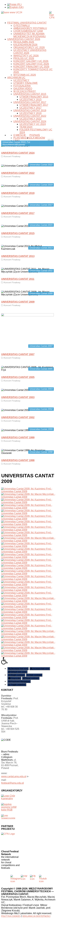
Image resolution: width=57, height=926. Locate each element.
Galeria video (22, 88)
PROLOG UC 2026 (23, 58)
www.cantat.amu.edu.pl (13, 776)
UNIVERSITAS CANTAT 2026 (23, 39)
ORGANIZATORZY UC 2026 (29, 47)
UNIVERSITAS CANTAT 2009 (18, 302)
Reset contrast (31, 678)
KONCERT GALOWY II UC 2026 (31, 64)
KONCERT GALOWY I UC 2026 (30, 61)
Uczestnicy (21, 80)
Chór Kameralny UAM (28, 31)
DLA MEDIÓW (37, 138)
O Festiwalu (21, 25)
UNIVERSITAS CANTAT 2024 (29, 121)
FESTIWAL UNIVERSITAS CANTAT (27, 22)
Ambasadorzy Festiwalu (30, 28)
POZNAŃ (34, 135)
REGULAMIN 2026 (23, 42)
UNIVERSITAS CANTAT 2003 (18, 397)
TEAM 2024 (25, 127)
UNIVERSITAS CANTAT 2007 (18, 354)
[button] (28, 661)
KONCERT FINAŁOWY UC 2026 (31, 66)
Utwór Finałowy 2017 (33, 105)
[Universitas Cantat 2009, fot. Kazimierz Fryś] (28, 491)
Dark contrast (35, 675)
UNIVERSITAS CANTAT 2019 (29, 110)
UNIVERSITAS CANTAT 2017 (29, 102)
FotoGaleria (22, 86)
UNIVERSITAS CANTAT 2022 (29, 116)
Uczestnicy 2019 (30, 113)
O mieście (19, 135)
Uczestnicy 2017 (30, 107)
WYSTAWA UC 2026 (24, 75)
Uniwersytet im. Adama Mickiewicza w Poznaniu (29, 35)
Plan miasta (21, 138)
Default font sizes (18, 672)
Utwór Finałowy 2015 (33, 96)
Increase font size (40, 668)
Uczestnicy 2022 (30, 118)
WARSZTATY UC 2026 (26, 55)
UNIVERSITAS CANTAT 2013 (18, 256)
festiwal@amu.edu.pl (12, 783)
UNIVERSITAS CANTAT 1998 (18, 460)
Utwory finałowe (25, 83)
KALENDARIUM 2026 (25, 44)
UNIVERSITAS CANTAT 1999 (18, 437)
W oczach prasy (24, 91)
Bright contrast (17, 675)
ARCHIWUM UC (16, 77)
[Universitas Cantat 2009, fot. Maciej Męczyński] (28, 497)
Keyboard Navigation (20, 681)
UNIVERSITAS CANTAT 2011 (17, 279)
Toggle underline (17, 684)
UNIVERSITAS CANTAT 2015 (29, 94)
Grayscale (15, 678)
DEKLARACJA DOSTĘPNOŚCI (36, 916)
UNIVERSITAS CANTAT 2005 (18, 377)
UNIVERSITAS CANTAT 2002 (18, 417)
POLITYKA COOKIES (11, 916)
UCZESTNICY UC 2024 (32, 124)
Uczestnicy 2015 (30, 99)
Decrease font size (19, 668)
